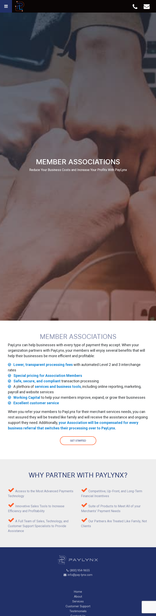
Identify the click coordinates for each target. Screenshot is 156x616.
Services (78, 601)
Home (78, 591)
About (78, 596)
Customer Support (78, 606)
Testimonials (78, 611)
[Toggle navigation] (6, 6)
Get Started (78, 440)
